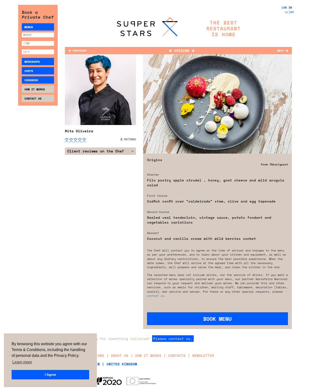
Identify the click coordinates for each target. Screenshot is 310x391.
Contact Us (32, 98)
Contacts (177, 355)
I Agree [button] (50, 374)
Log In (287, 7)
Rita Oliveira (79, 130)
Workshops (32, 62)
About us (119, 355)
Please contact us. (173, 338)
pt (292, 12)
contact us (155, 296)
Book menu (217, 319)
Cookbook (31, 80)
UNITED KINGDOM (122, 364)
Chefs (28, 71)
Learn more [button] (22, 362)
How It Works (34, 89)
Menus (28, 27)
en (286, 12)
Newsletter (203, 355)
